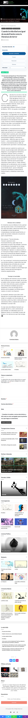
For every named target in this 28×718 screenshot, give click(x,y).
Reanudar (14, 60)
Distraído (4, 494)
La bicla (16, 569)
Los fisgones (3, 581)
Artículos (3, 28)
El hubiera (17, 369)
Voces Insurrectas (16, 28)
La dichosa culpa (4, 600)
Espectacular (17, 526)
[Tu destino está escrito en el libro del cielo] (21, 595)
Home (4, 25)
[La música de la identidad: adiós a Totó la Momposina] (23, 440)
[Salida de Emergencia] (8, 2)
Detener (14, 64)
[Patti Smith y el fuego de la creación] (23, 446)
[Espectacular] (21, 521)
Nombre (4, 399)
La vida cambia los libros (6, 369)
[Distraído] (14, 669)
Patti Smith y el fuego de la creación (8, 444)
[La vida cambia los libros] (7, 364)
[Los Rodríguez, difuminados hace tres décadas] (5, 675)
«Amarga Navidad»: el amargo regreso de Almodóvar (19, 514)
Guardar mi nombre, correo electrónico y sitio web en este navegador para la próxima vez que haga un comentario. (14, 416)
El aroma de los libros (5, 357)
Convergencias (11, 25)
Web (2, 409)
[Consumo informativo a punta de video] (7, 521)
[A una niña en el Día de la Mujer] (21, 576)
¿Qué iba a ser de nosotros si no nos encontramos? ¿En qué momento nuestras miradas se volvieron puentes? (7, 616)
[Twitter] (14, 657)
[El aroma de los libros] (7, 352)
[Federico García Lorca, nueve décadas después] (21, 352)
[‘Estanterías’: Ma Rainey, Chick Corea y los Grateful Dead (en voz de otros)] (23, 434)
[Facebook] (12, 657)
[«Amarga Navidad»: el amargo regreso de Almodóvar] (21, 507)
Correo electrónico (7, 404)
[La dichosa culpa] (7, 595)
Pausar (14, 57)
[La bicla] (21, 564)
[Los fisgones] (7, 576)
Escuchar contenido (14, 53)
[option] (14, 465)
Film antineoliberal (6, 551)
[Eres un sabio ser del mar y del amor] (21, 608)
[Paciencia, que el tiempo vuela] (7, 564)
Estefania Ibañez (5, 39)
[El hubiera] (21, 364)
